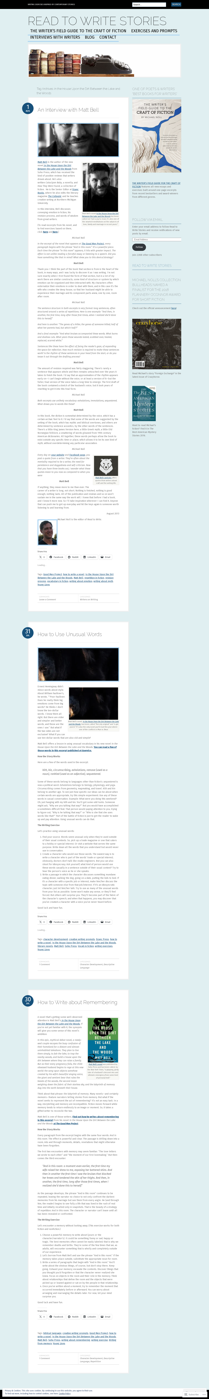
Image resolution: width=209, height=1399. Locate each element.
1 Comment (44, 964)
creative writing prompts (82, 939)
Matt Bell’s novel (95, 1064)
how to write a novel (73, 574)
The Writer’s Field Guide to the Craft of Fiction (78, 31)
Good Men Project (52, 574)
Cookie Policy (65, 1393)
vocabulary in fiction (57, 581)
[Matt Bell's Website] (106, 475)
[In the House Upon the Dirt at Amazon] (93, 719)
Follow (139, 247)
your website (57, 455)
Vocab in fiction (86, 946)
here (45, 232)
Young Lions (44, 584)
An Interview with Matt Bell (68, 110)
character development (55, 939)
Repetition (95, 1361)
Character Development (91, 964)
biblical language (52, 1333)
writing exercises (104, 946)
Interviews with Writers (55, 37)
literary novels (45, 946)
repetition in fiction (94, 577)
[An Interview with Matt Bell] (78, 159)
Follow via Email (147, 220)
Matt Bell (42, 162)
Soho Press (71, 946)
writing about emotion (80, 581)
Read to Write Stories (97, 21)
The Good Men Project (93, 243)
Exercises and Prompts (154, 31)
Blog (90, 37)
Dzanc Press (102, 939)
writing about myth (103, 581)
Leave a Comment (47, 599)
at (54, 1123)
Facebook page (77, 455)
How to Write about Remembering (77, 1002)
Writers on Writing (89, 599)
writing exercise (99, 1340)
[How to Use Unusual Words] (78, 684)
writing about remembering (75, 1340)
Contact (107, 37)
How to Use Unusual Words (70, 634)
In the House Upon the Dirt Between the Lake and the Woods (84, 942)
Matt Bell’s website (104, 478)
